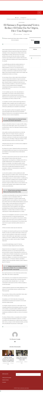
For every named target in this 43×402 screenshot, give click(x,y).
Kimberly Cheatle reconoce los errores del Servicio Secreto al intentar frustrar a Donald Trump (8, 359)
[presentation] (3, 358)
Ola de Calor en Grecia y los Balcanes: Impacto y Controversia (21, 359)
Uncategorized (21, 22)
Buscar (32, 40)
